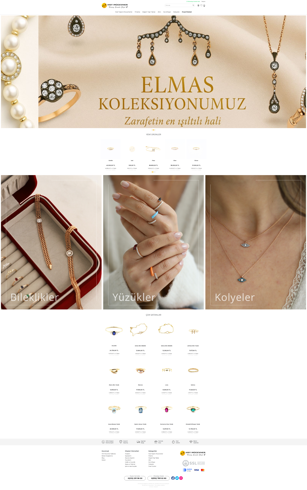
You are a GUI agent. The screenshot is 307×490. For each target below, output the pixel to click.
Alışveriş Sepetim (130, 458)
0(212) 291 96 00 (135, 478)
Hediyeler (151, 464)
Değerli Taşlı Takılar (153, 458)
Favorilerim (128, 460)
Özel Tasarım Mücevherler (155, 454)
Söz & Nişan (151, 462)
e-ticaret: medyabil (153, 486)
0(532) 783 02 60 (158, 478)
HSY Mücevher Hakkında (109, 454)
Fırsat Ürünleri (152, 466)
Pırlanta (150, 456)
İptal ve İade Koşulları (131, 466)
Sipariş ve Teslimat (130, 464)
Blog (103, 458)
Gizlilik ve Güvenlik (130, 462)
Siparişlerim (128, 456)
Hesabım (127, 454)
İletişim (203, 1)
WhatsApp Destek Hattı (193, 1)
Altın (149, 460)
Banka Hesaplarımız (107, 456)
